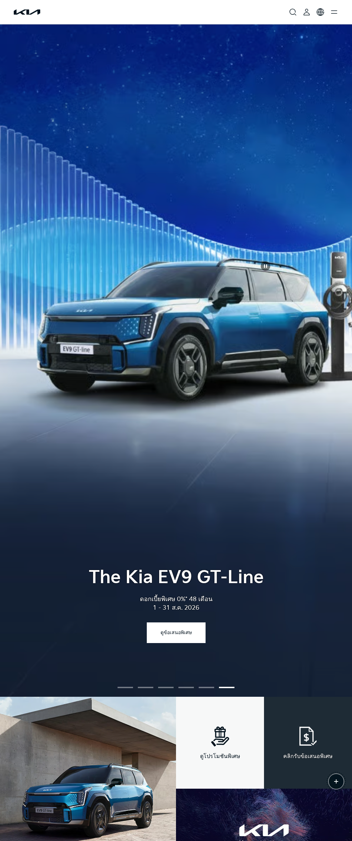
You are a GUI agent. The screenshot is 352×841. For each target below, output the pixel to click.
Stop (265, 266)
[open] (336, 781)
